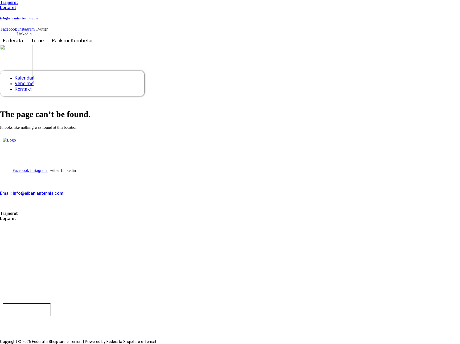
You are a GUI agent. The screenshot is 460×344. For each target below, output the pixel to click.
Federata (13, 41)
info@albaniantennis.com (19, 18)
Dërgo (15, 321)
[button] (14, 40)
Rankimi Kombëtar (72, 41)
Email (10, 300)
